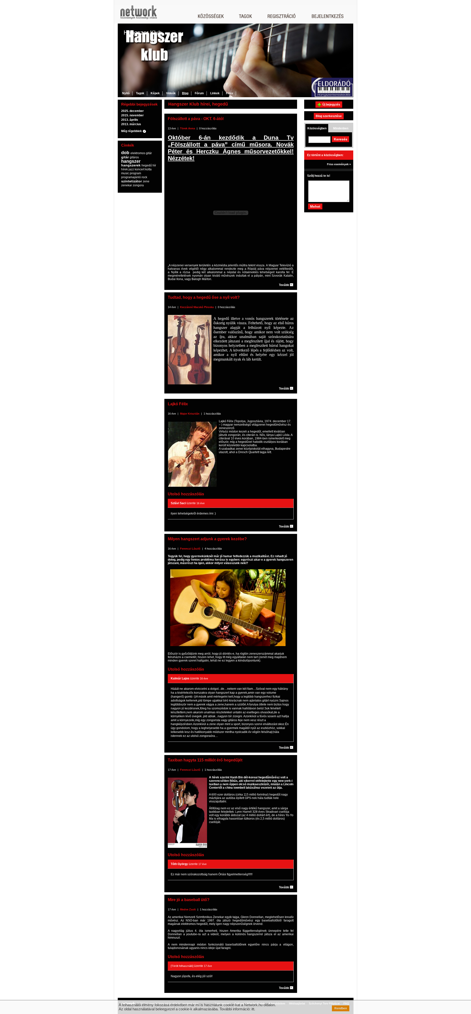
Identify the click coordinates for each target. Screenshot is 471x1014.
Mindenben (340, 128)
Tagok (140, 93)
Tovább (284, 285)
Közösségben (317, 128)
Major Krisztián (189, 413)
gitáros (134, 157)
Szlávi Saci (178, 503)
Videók (171, 93)
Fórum (199, 93)
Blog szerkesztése (329, 116)
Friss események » (339, 164)
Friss (229, 93)
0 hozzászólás (208, 128)
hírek (124, 169)
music (125, 173)
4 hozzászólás (213, 548)
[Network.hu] (138, 15)
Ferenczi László (190, 548)
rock (144, 177)
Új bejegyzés (331, 104)
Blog (185, 93)
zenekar (126, 185)
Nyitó (126, 93)
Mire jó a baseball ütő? (188, 900)
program (135, 173)
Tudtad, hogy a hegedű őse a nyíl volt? (204, 297)
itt (252, 1009)
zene (146, 181)
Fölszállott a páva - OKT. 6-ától (195, 119)
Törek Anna (187, 128)
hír (154, 165)
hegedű (147, 165)
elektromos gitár (141, 153)
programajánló (131, 177)
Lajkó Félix (178, 404)
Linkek (215, 93)
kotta (148, 169)
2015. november (132, 115)
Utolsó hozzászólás (186, 494)
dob (125, 152)
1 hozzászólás (212, 413)
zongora (138, 185)
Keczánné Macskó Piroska (197, 307)
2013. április (129, 120)
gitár (125, 157)
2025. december (132, 111)
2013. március (131, 124)
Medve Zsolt (188, 909)
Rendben (340, 1008)
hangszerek (131, 165)
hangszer (131, 161)
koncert (139, 169)
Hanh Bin (236, 777)
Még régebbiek (131, 131)
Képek (155, 93)
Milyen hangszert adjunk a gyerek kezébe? (207, 539)
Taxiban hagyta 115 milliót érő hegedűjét (205, 760)
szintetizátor (131, 181)
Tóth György (179, 864)
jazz (131, 169)
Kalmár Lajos (180, 678)
